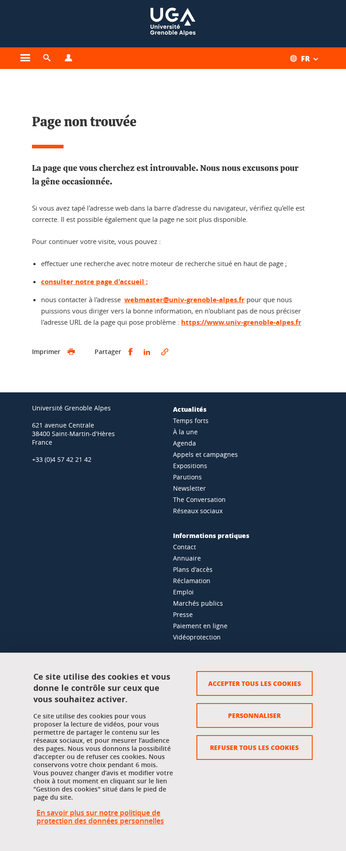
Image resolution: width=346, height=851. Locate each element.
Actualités (189, 409)
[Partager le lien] (164, 352)
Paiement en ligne (200, 625)
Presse (183, 614)
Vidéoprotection (197, 637)
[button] (47, 58)
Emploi (183, 592)
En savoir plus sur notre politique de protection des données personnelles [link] (100, 817)
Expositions (190, 465)
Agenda (184, 443)
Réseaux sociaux (198, 510)
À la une (185, 432)
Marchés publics (198, 603)
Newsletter (189, 488)
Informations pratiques (211, 535)
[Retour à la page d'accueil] (173, 23)
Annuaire (187, 558)
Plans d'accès (193, 569)
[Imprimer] (71, 352)
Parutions (187, 477)
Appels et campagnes (205, 454)
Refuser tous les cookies (254, 747)
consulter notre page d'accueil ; (94, 281)
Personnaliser (254, 715)
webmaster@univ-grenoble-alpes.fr (184, 299)
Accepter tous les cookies (254, 683)
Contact (184, 547)
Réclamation (191, 580)
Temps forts (191, 420)
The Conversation (199, 499)
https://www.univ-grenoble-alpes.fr (241, 322)
